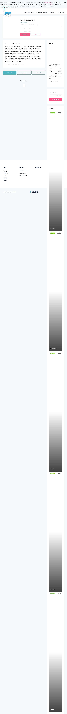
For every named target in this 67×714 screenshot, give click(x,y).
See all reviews (24, 22)
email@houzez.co (24, 175)
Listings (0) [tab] (9, 72)
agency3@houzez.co (57, 76)
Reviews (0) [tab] (38, 72)
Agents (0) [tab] (24, 72)
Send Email (24, 34)
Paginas (52, 12)
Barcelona (6, 173)
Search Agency (55, 99)
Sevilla (5, 175)
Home (25, 12)
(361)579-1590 (60, 12)
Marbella (5, 178)
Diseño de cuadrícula (32, 12)
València (5, 171)
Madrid (5, 180)
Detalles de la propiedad (42, 12)
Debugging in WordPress (5, 6)
